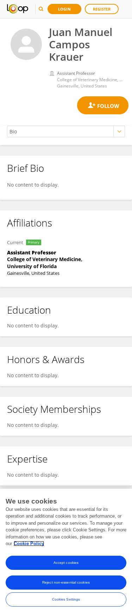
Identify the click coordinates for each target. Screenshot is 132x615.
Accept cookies (66, 563)
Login (64, 9)
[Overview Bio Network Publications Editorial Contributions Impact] (66, 131)
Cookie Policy (29, 543)
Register (102, 9)
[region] (66, 552)
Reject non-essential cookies (66, 582)
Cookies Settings (66, 599)
